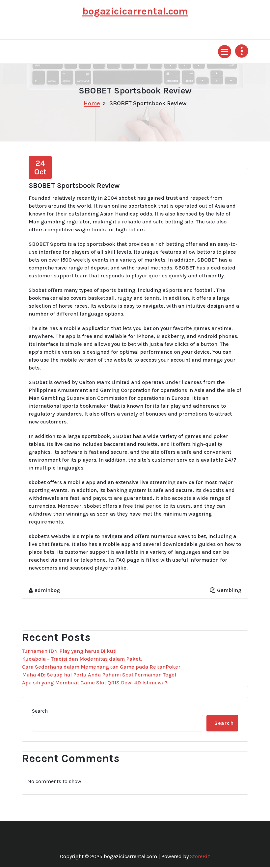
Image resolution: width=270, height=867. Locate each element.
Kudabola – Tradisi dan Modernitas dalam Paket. (82, 659)
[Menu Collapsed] (224, 51)
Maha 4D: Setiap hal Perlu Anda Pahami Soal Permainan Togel (99, 675)
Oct (40, 167)
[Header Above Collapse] (241, 51)
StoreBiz (200, 856)
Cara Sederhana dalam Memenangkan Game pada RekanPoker (101, 667)
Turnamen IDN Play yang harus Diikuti (69, 651)
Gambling (229, 590)
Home (92, 103)
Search (40, 711)
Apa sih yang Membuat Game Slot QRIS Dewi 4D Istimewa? (95, 682)
